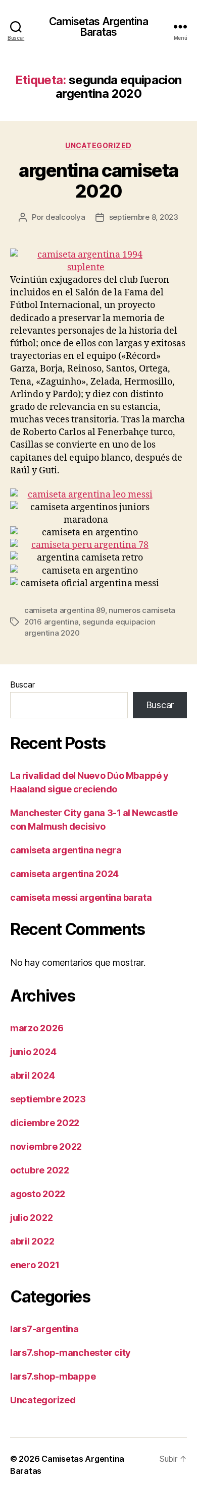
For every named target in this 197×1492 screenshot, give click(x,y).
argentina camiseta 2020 (98, 180)
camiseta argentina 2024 (64, 873)
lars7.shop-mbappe (52, 1376)
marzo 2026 (36, 1028)
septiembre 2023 (48, 1099)
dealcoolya (65, 217)
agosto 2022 (37, 1194)
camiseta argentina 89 (64, 610)
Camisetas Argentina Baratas (98, 26)
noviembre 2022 (46, 1146)
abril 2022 (32, 1241)
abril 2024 (32, 1075)
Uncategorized (98, 145)
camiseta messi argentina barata (81, 897)
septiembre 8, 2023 (143, 217)
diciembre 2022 (44, 1122)
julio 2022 (31, 1217)
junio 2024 (33, 1051)
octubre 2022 (39, 1170)
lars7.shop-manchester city (70, 1352)
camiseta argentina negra (65, 850)
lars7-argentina (44, 1329)
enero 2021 (34, 1265)
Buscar (22, 684)
